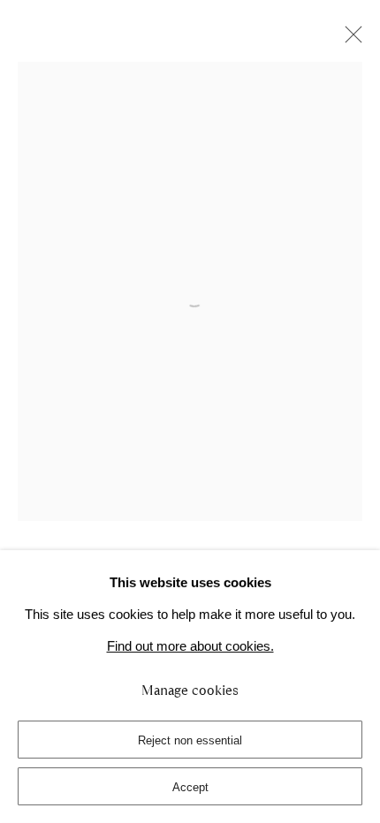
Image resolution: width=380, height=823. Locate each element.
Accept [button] (190, 787)
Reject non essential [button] (190, 740)
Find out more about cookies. (190, 646)
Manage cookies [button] (190, 690)
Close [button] (349, 39)
